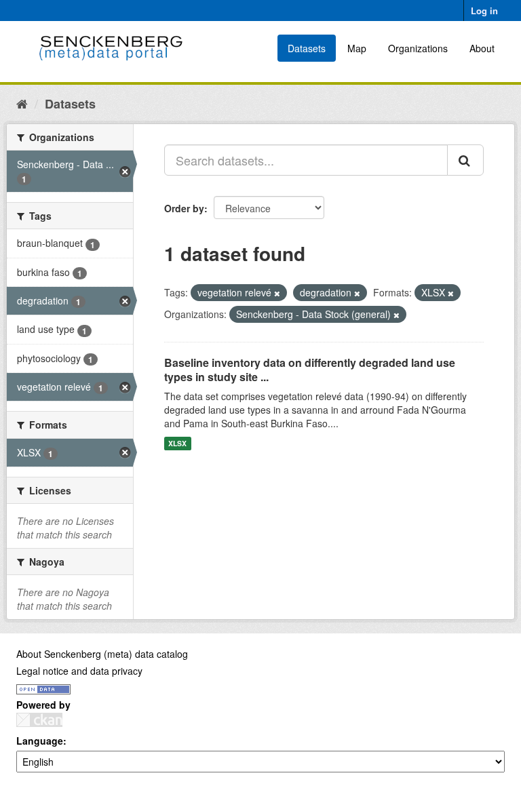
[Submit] (465, 160)
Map (356, 48)
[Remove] (277, 293)
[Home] (22, 103)
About (482, 48)
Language (39, 740)
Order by (184, 208)
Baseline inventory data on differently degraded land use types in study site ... (309, 370)
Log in (484, 10)
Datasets (307, 48)
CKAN (39, 720)
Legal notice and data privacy (79, 670)
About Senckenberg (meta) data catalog (102, 654)
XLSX (177, 443)
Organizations (418, 48)
